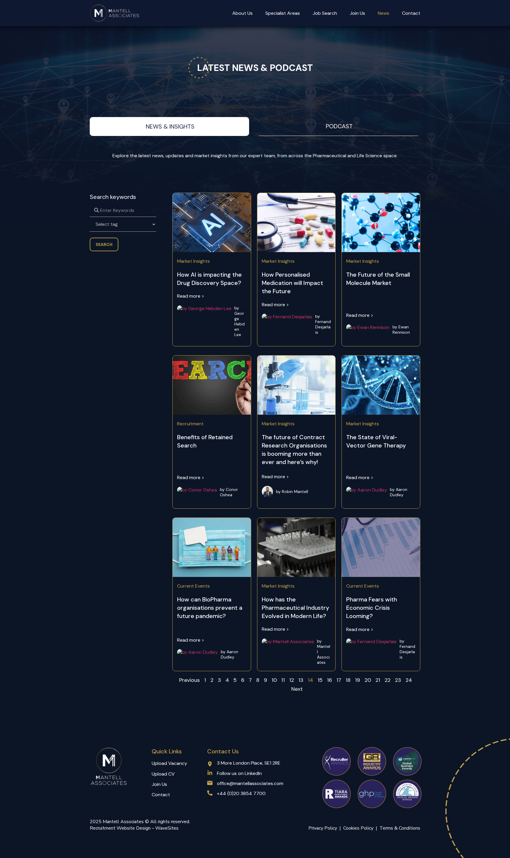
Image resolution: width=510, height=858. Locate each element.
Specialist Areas (282, 13)
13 (300, 680)
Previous (189, 680)
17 (338, 680)
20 (367, 680)
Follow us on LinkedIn (239, 773)
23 (398, 680)
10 (274, 680)
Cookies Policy (359, 828)
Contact (411, 13)
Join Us (357, 13)
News (383, 13)
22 (387, 680)
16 (329, 680)
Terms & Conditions (400, 828)
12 (291, 680)
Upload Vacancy (169, 763)
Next (297, 688)
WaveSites (167, 828)
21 (377, 680)
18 (348, 680)
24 (409, 680)
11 (283, 680)
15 (320, 680)
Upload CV (163, 774)
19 (357, 680)
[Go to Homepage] (115, 13)
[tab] (169, 126)
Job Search (325, 13)
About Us (242, 13)
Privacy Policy (322, 828)
